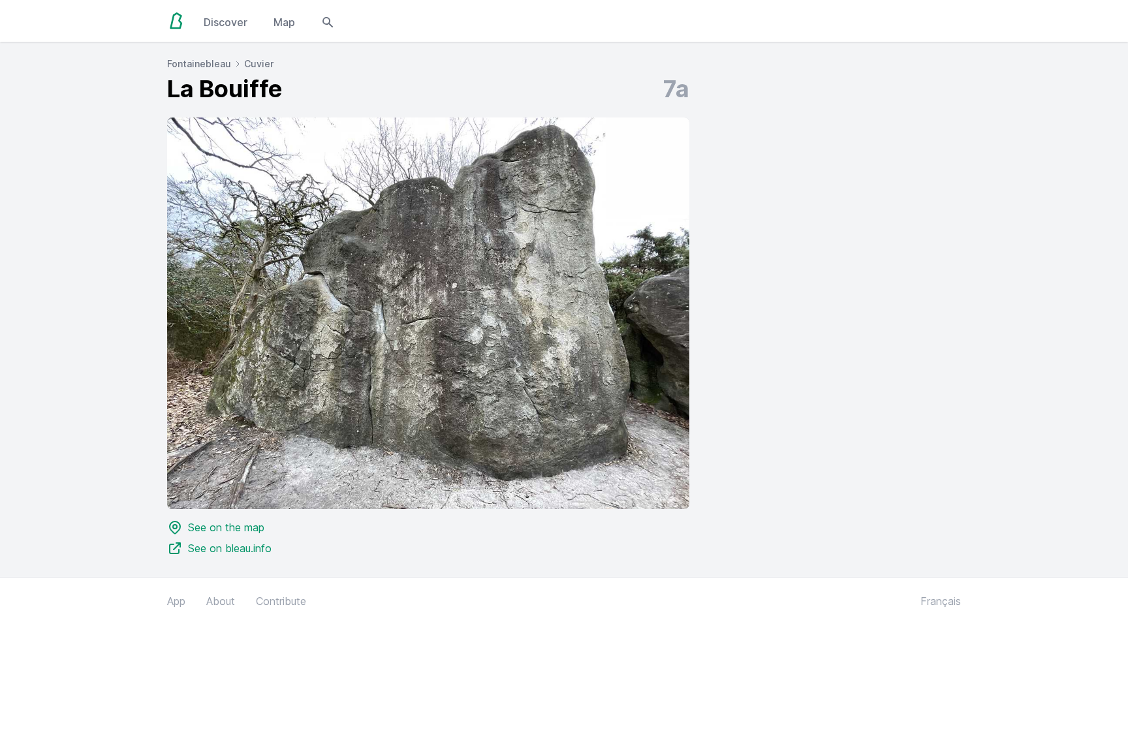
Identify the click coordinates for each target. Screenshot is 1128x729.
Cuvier (259, 63)
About (220, 601)
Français (940, 601)
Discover (225, 22)
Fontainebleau (199, 63)
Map (284, 22)
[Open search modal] (328, 21)
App (176, 601)
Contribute (281, 601)
